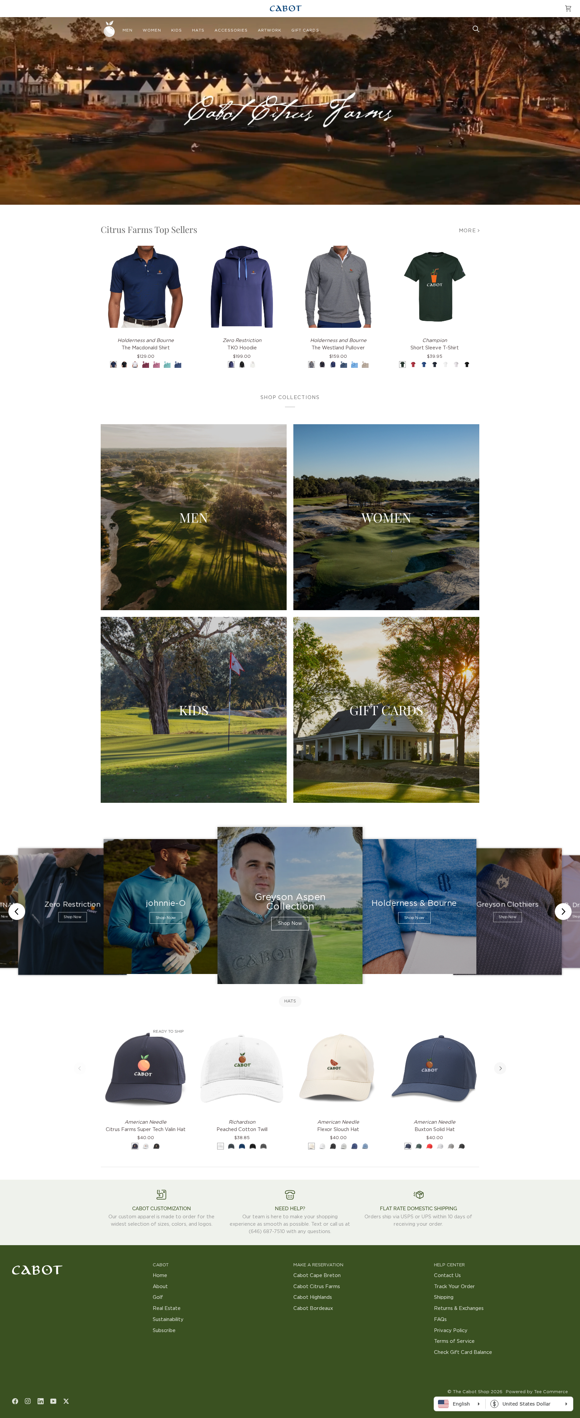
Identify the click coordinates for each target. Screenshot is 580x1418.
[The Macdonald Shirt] (145, 287)
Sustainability (168, 1319)
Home (160, 1275)
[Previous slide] (16, 911)
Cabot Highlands (312, 1297)
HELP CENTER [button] (449, 1265)
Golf (158, 1297)
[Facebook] (15, 1401)
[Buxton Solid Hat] (434, 1068)
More (467, 230)
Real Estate (167, 1308)
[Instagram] (28, 1401)
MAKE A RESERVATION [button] (318, 1265)
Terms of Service (454, 1341)
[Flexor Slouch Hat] (338, 1068)
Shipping (443, 1297)
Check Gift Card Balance (463, 1352)
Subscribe (164, 1330)
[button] (127, 30)
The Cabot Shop (471, 1392)
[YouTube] (53, 1401)
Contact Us (447, 1275)
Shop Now (72, 917)
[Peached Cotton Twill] (242, 1068)
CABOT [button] (161, 1265)
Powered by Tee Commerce (537, 1392)
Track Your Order (454, 1286)
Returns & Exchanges (459, 1308)
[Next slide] (563, 911)
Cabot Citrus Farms (316, 1286)
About (160, 1286)
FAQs (440, 1319)
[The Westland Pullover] (338, 287)
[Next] (500, 1068)
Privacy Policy (451, 1330)
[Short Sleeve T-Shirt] (434, 287)
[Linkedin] (41, 1401)
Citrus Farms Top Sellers (149, 229)
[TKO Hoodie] (242, 287)
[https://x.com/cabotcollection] (66, 1401)
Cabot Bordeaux (313, 1308)
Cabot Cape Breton (317, 1275)
